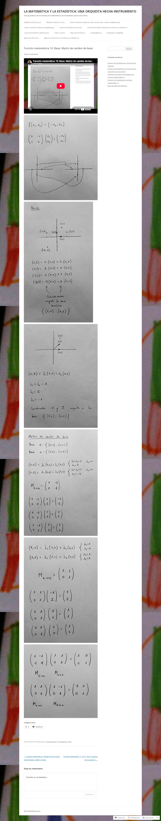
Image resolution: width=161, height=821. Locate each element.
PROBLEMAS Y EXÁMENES (115, 33)
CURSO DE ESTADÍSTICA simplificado (36, 33)
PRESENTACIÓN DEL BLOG (32, 22)
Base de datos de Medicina (117, 86)
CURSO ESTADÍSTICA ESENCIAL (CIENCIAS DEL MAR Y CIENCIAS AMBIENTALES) (95, 22)
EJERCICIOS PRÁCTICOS (31, 38)
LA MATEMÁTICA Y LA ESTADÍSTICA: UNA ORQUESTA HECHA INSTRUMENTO (80, 11)
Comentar (89, 794)
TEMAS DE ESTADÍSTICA (77, 33)
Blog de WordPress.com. (32, 811)
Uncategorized (51, 742)
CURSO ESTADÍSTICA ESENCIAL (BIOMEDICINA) (39, 28)
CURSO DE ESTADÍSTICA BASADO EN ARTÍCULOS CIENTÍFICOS (107, 28)
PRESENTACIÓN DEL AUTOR (55, 22)
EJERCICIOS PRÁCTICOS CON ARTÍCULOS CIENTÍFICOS (61, 38)
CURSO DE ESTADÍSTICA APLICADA (70, 28)
